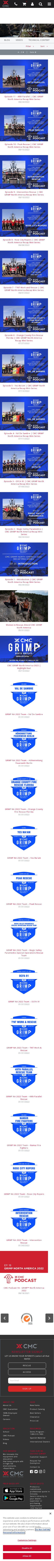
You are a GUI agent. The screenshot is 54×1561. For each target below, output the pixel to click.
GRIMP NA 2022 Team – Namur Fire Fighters (24, 1146)
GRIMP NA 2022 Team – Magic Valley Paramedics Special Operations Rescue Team (24, 953)
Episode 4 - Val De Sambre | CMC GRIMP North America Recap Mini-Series (24, 434)
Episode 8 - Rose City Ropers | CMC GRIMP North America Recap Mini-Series (24, 241)
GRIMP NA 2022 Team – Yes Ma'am (24, 858)
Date (32, 52)
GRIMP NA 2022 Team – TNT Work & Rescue (24, 1049)
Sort (42, 46)
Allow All (27, 1556)
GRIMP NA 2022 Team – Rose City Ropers (24, 1194)
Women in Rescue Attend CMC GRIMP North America (24, 626)
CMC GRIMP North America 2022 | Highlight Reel (24, 666)
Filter (28, 46)
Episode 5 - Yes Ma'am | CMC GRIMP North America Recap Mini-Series (24, 387)
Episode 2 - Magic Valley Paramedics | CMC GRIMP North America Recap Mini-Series (24, 532)
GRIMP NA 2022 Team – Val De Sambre (24, 714)
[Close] (50, 1513)
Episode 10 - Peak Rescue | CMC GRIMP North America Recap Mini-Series (24, 145)
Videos (19, 40)
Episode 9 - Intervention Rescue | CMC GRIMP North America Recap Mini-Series (24, 193)
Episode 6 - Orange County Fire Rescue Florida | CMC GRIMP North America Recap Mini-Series (24, 338)
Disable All (27, 1548)
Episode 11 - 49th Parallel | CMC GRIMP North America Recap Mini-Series (24, 98)
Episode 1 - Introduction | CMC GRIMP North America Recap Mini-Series (24, 580)
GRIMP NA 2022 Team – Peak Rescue (24, 904)
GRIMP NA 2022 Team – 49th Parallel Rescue (24, 1097)
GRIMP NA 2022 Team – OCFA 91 (24, 1001)
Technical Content (39, 40)
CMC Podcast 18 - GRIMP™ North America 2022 (24, 1289)
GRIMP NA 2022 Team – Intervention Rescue (24, 1241)
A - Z (20, 52)
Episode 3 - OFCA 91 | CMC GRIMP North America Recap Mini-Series (24, 482)
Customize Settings (27, 1540)
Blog (7, 40)
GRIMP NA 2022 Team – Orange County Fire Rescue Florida (24, 810)
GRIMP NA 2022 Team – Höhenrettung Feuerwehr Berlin (24, 761)
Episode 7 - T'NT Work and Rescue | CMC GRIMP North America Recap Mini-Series (24, 288)
